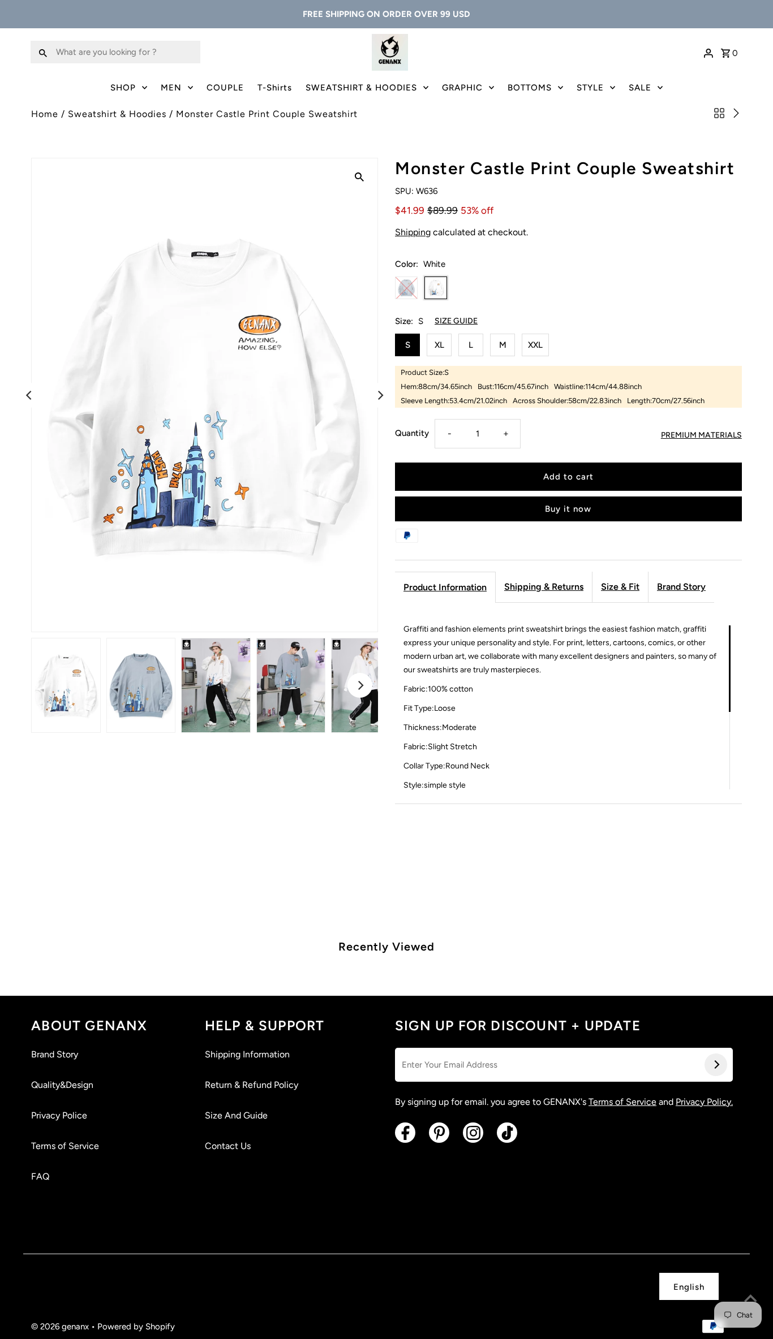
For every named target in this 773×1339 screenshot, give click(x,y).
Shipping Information (247, 1054)
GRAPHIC (462, 88)
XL (439, 345)
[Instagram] (473, 1132)
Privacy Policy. (704, 1101)
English (689, 1287)
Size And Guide (236, 1115)
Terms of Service (65, 1146)
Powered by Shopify (136, 1326)
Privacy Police (59, 1115)
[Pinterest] (439, 1132)
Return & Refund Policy (251, 1084)
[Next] (379, 395)
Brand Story (681, 586)
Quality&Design (62, 1084)
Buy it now (568, 509)
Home (44, 114)
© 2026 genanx (61, 1326)
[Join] (716, 1064)
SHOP (123, 88)
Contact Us (228, 1146)
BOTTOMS (530, 88)
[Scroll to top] (750, 1299)
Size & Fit (620, 586)
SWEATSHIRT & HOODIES (361, 88)
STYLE (590, 88)
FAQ (40, 1176)
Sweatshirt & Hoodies (117, 114)
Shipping (413, 232)
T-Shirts (274, 88)
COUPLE (225, 88)
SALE (640, 88)
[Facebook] (405, 1132)
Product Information (445, 587)
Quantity (412, 433)
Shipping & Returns (543, 586)
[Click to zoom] (359, 176)
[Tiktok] (507, 1132)
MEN (171, 88)
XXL (535, 345)
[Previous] (29, 395)
